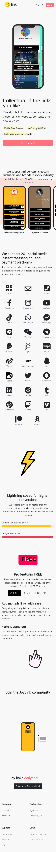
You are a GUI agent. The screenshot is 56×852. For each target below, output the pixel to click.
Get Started (7, 834)
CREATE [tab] (14, 593)
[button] (11, 5)
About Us (6, 815)
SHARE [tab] (27, 593)
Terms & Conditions (38, 834)
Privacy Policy (36, 839)
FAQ (3, 845)
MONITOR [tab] (40, 593)
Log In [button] (49, 5)
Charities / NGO (37, 815)
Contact (5, 810)
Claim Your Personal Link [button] (28, 786)
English (38, 5)
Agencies (34, 810)
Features (6, 839)
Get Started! (28, 143)
